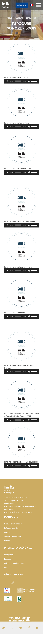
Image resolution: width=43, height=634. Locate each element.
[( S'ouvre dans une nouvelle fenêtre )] (30, 628)
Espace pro (8, 559)
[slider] (34, 81)
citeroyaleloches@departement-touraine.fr (20, 506)
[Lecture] (7, 81)
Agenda (7, 532)
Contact (7, 540)
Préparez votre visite (11, 528)
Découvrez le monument (13, 524)
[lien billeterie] (4, 628)
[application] (21, 81)
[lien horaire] (13, 628)
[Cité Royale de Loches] (5, 5)
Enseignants (8, 555)
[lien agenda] (21, 628)
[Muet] (29, 81)
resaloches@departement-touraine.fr (18, 512)
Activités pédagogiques (13, 536)
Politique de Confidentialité (14, 563)
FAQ (5, 567)
